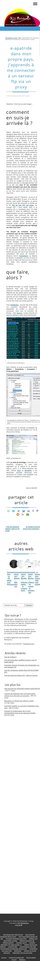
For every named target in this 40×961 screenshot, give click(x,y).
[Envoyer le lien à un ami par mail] (27, 514)
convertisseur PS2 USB (28, 947)
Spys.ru (19, 313)
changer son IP (21, 943)
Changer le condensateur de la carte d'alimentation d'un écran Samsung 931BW (19, 712)
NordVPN (28, 470)
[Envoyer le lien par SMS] (13, 511)
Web (19, 38)
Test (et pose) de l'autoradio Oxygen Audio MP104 (22, 689)
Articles (18, 925)
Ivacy (19, 470)
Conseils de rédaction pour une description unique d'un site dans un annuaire (19, 695)
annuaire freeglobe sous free (16, 939)
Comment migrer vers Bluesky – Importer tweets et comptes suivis (24, 581)
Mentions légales (31, 957)
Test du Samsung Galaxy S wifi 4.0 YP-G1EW (12, 529)
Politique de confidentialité (16, 957)
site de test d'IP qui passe (23, 205)
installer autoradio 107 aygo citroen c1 (18, 944)
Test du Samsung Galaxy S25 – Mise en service (20, 675)
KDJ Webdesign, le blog (11, 38)
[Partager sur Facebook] (33, 511)
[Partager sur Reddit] (17, 514)
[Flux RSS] (23, 514)
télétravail (17, 951)
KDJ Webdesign (23, 923)
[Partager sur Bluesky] (23, 511)
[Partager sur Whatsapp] (8, 511)
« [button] (12, 529)
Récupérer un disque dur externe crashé (18, 701)
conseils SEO (12, 947)
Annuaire (14, 959)
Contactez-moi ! (28, 644)
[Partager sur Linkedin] (28, 511)
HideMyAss (14, 305)
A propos (3, 957)
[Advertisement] (12, 754)
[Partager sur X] (18, 511)
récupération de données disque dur (13, 949)
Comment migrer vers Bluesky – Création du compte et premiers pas (31, 582)
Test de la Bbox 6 (10, 657)
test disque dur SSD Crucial (13, 935)
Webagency (22, 959)
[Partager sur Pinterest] (37, 511)
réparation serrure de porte (22, 953)
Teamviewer (23, 256)
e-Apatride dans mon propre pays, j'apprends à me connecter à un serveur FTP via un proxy (21, 67)
